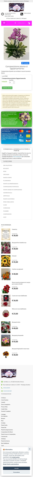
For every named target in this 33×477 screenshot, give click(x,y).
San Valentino (7, 165)
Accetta (16, 468)
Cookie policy (4, 409)
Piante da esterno (8, 199)
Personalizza (16, 472)
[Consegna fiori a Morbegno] (16, 7)
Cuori (5, 205)
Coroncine (6, 208)
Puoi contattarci (17, 156)
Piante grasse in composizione (12, 189)
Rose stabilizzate (8, 202)
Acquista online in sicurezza (10, 130)
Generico (14, 229)
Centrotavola (7, 192)
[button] (29, 23)
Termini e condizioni (5, 411)
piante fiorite (7, 177)
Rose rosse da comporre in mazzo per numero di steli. (21, 283)
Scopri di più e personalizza (11, 464)
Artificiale (6, 195)
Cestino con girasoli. (17, 269)
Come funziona (4, 400)
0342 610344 (27, 13)
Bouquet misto (16, 322)
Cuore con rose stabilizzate (19, 295)
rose (4, 171)
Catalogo (21, 23)
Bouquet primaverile (17, 335)
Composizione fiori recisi (11, 186)
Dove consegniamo (5, 404)
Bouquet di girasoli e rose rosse (20, 348)
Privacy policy (4, 406)
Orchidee (6, 174)
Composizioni (7, 214)
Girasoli (14, 256)
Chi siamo (3, 397)
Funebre (6, 211)
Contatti (3, 402)
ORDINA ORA (6, 87)
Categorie (7, 161)
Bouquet (6, 168)
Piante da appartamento (10, 183)
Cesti (4, 217)
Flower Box (7, 180)
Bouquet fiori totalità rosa (19, 242)
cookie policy (15, 457)
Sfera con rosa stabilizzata (19, 309)
